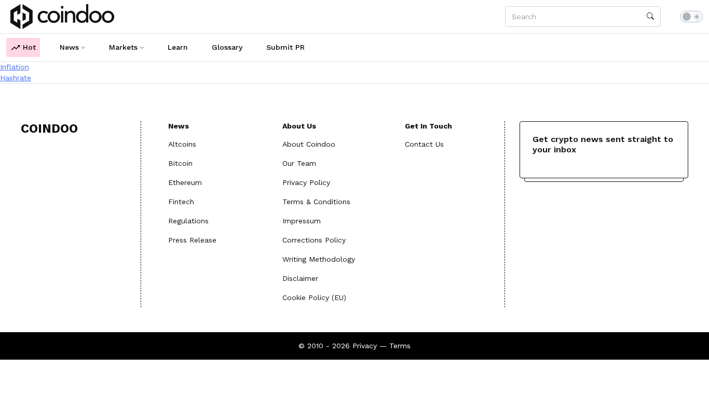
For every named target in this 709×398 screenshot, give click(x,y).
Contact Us (424, 144)
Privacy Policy (306, 182)
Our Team (299, 163)
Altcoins (182, 144)
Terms (400, 346)
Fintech (181, 201)
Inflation (14, 67)
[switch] (691, 16)
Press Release (192, 240)
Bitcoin (180, 163)
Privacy (364, 346)
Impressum (301, 221)
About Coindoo (308, 144)
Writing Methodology (318, 259)
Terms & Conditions (316, 201)
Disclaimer (300, 278)
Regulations (188, 221)
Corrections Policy (314, 240)
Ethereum (185, 182)
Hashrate (15, 78)
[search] (650, 16)
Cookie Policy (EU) (314, 297)
